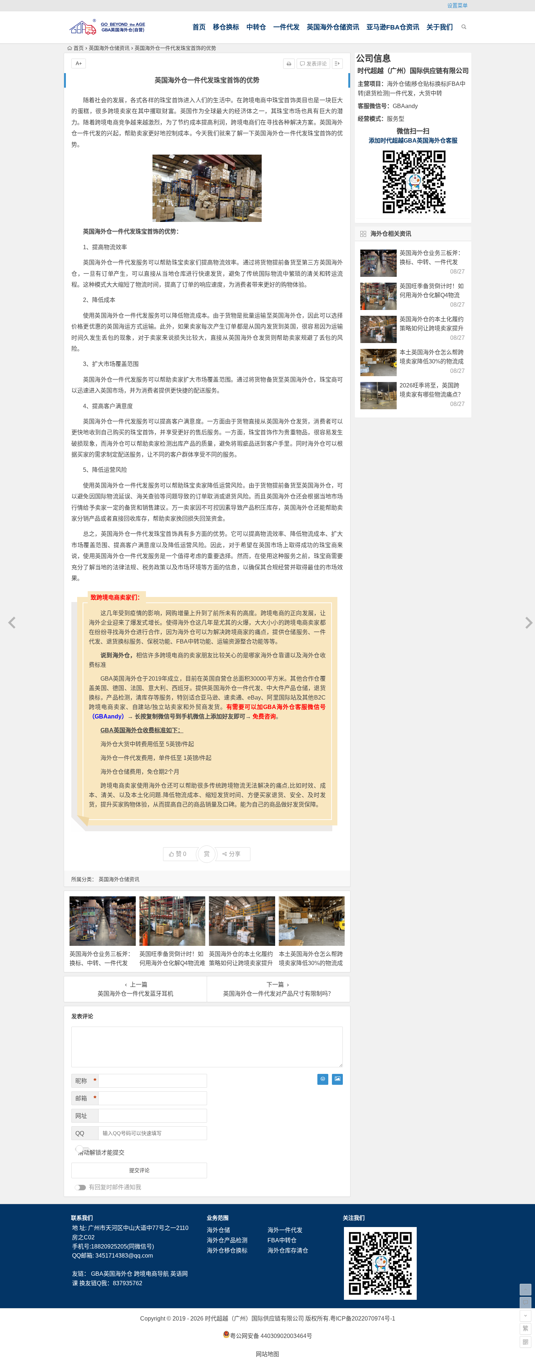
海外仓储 (218, 1230)
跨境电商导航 (151, 1274)
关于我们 (440, 27)
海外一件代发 (285, 1230)
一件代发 (286, 27)
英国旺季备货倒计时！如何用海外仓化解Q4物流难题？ (172, 963)
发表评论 (316, 64)
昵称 (85, 1081)
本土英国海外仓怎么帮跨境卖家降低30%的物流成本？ (311, 963)
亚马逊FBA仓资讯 (392, 27)
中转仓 (256, 27)
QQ (79, 1133)
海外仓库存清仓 (288, 1250)
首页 (199, 27)
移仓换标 (226, 27)
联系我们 (82, 1218)
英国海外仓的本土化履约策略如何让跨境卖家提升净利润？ (241, 963)
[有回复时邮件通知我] (80, 1187)
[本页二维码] (525, 1342)
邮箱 (85, 1098)
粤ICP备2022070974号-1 (362, 1318)
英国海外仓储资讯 (333, 27)
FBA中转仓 (282, 1240)
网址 (81, 1116)
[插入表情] (322, 1079)
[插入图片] (337, 1079)
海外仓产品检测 (227, 1240)
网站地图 (267, 1354)
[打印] (289, 64)
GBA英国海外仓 (111, 1274)
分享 (235, 854)
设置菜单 (457, 5)
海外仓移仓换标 (227, 1250)
